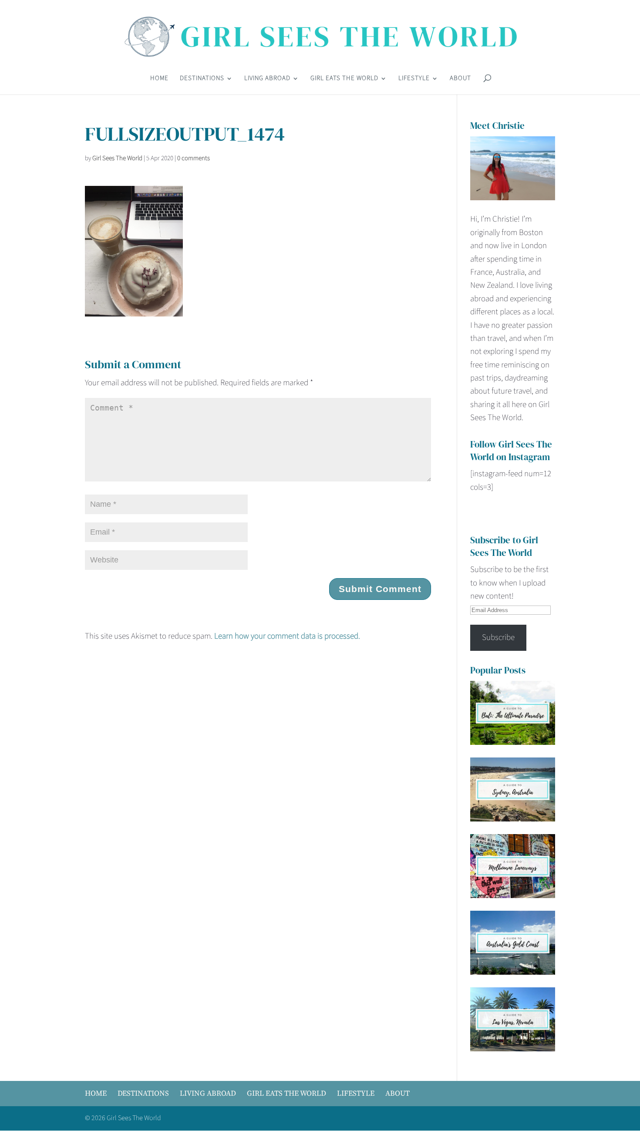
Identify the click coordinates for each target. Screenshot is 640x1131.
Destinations (202, 79)
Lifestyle (414, 79)
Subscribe (498, 637)
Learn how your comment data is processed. (287, 636)
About (460, 79)
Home (159, 79)
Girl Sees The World (117, 158)
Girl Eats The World (344, 79)
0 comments (193, 158)
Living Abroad (267, 79)
